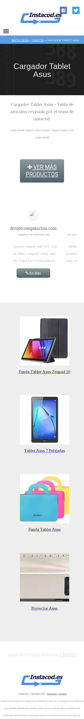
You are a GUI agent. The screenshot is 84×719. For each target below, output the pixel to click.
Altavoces (50, 654)
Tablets (13, 654)
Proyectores (30, 654)
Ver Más (34, 273)
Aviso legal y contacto (57, 694)
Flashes (68, 654)
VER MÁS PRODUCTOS (42, 171)
